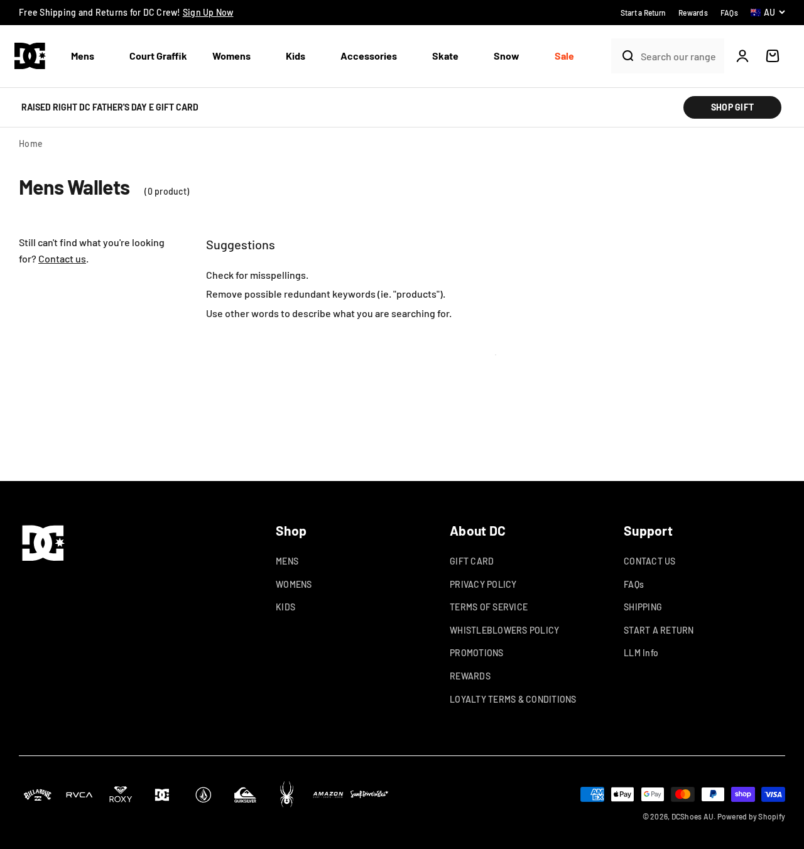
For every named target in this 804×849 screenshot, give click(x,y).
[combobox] (679, 56)
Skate (445, 56)
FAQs (634, 584)
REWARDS (470, 676)
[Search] (622, 56)
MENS (287, 561)
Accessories (368, 56)
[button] (87, 56)
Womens (231, 56)
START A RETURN (659, 630)
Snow (506, 56)
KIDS (285, 607)
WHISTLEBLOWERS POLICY (504, 630)
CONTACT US (650, 561)
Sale (564, 56)
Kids (295, 56)
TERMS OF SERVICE (489, 607)
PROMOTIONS (477, 652)
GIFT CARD (472, 561)
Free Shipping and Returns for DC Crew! (126, 12)
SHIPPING (643, 607)
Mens (82, 56)
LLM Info (641, 652)
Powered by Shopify (751, 816)
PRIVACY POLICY (483, 584)
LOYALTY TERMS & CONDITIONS (513, 699)
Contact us (62, 258)
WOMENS (294, 584)
